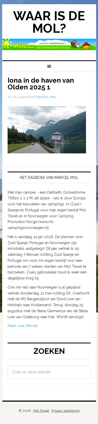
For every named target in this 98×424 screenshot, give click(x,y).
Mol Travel (41, 411)
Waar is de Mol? (49, 22)
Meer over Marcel (22, 326)
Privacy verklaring (65, 411)
